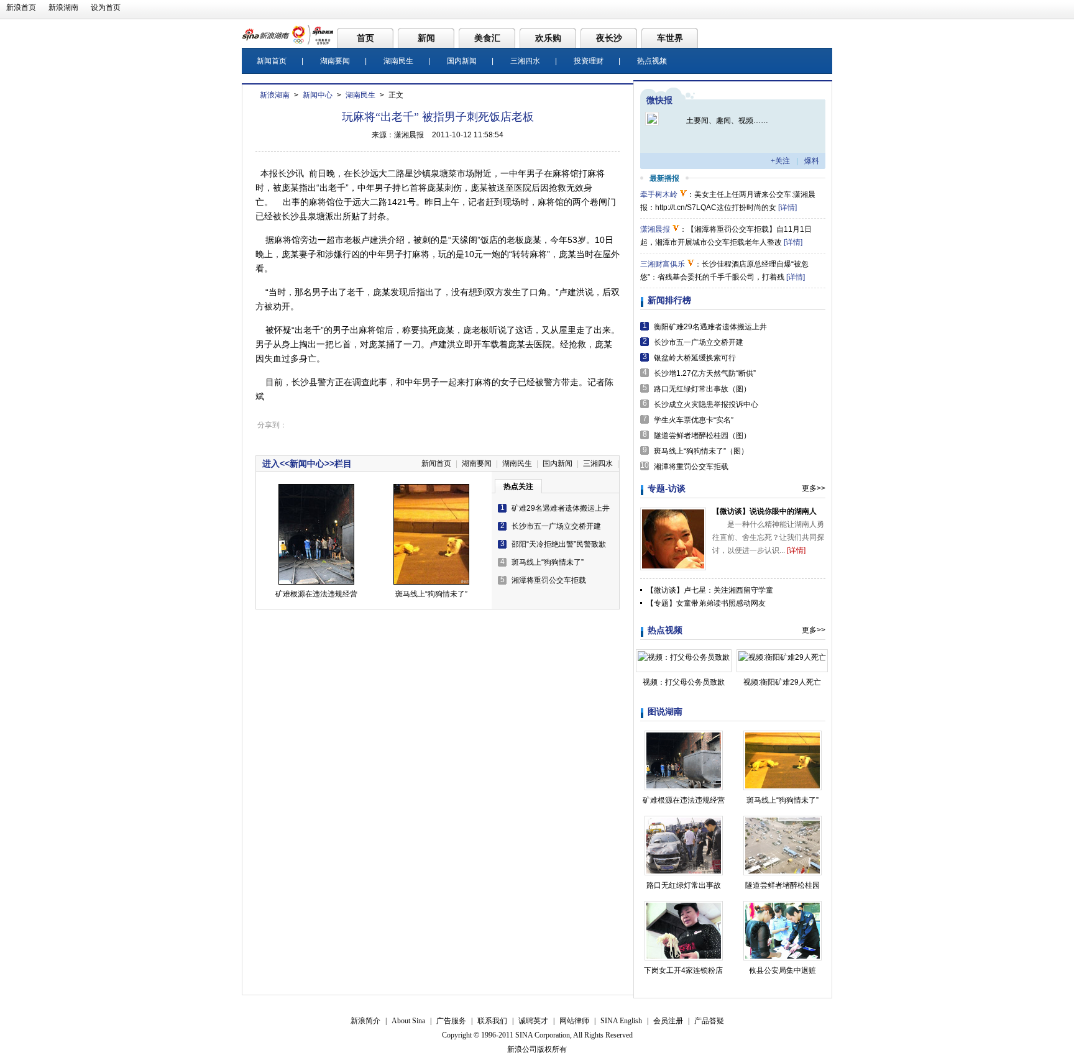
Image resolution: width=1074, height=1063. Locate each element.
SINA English (621, 1020)
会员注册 (668, 1020)
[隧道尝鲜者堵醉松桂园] (782, 822)
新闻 (426, 38)
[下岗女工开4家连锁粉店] (684, 907)
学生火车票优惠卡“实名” (693, 420)
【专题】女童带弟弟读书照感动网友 (706, 603)
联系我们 (492, 1020)
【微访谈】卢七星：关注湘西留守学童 (709, 590)
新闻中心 (318, 95)
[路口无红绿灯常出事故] (684, 822)
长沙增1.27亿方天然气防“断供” (705, 373)
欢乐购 (548, 38)
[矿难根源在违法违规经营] (684, 736)
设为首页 (106, 7)
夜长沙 (609, 38)
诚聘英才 (533, 1020)
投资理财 (589, 61)
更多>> (813, 488)
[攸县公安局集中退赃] (782, 907)
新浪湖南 (63, 7)
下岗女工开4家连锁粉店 (683, 970)
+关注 (780, 161)
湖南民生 (398, 61)
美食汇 (487, 38)
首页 (365, 38)
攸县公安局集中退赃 (782, 970)
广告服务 (451, 1020)
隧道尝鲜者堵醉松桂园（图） (702, 435)
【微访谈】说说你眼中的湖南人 (764, 511)
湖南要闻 (335, 61)
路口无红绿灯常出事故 (683, 885)
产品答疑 (709, 1020)
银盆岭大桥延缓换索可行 (695, 358)
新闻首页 (272, 61)
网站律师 (574, 1020)
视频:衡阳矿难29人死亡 (782, 682)
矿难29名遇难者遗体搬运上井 (561, 508)
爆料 (811, 161)
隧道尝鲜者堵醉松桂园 (782, 885)
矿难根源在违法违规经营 (316, 594)
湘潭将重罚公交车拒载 (549, 580)
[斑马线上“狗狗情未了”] (782, 736)
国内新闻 (462, 61)
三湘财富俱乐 (662, 264)
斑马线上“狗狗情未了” (431, 594)
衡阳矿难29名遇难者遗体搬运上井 (710, 326)
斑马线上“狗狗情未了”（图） (701, 451)
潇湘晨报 (655, 229)
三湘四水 (525, 61)
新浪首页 (21, 7)
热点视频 (652, 61)
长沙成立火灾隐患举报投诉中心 (706, 404)
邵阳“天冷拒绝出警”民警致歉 (559, 544)
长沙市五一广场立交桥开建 (556, 526)
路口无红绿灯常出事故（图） (702, 389)
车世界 (670, 38)
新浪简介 (365, 1020)
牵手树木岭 (658, 194)
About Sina (408, 1020)
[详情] (787, 207)
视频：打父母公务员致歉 (684, 682)
